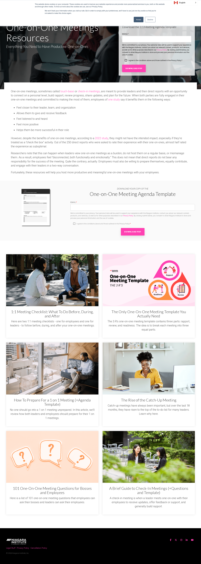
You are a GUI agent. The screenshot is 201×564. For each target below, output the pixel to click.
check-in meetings (89, 91)
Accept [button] (138, 19)
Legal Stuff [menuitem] (10, 548)
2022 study (101, 138)
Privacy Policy (162, 50)
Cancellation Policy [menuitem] (38, 548)
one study (114, 99)
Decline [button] (150, 19)
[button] (185, 2)
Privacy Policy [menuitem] (23, 548)
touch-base (67, 91)
